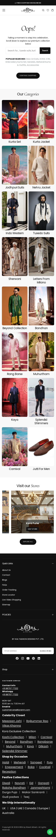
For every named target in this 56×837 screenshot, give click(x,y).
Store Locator (8, 594)
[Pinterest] (33, 658)
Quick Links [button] (7, 563)
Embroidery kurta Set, (16, 62)
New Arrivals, (33, 59)
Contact (6, 575)
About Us (6, 570)
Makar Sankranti (33, 792)
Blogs (4, 579)
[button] (3, 10)
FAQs (4, 585)
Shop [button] (4, 669)
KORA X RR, (45, 59)
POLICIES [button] (6, 614)
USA (12, 808)
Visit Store (32, 529)
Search (45, 51)
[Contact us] (50, 832)
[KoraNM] (28, 628)
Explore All (28, 542)
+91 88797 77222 (10, 688)
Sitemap (6, 604)
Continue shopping (28, 76)
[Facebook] (17, 658)
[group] (32, 512)
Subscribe (46, 651)
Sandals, (31, 62)
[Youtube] (28, 658)
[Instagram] (22, 658)
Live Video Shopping (11, 599)
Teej (26, 797)
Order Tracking (9, 589)
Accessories (33, 65)
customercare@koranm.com (16, 709)
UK (4, 808)
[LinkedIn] (39, 658)
